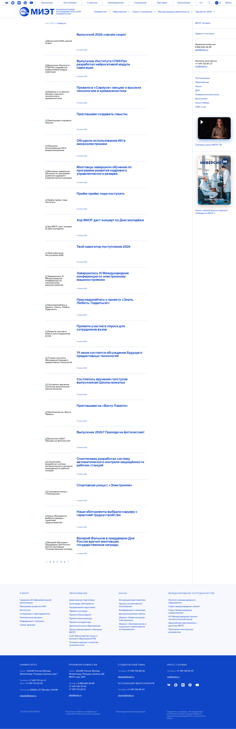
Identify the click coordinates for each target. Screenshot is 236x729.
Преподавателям (116, 3)
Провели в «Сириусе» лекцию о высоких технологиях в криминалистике (109, 89)
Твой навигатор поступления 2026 (103, 246)
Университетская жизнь (207, 94)
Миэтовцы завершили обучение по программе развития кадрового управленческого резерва (104, 170)
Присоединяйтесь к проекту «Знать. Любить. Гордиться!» (105, 301)
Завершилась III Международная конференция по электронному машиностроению (103, 276)
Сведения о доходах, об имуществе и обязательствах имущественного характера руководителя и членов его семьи (185, 714)
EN (220, 3)
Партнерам (162, 3)
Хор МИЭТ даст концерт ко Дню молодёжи (110, 220)
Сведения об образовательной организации (35, 601)
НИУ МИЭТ (51, 23)
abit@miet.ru (75, 695)
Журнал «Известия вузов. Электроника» (132, 618)
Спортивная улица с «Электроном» (104, 485)
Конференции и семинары (132, 610)
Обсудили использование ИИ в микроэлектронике (101, 142)
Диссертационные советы (132, 613)
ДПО (197, 90)
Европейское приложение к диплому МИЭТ (182, 624)
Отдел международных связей (184, 606)
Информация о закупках (32, 621)
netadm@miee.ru (28, 696)
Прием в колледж (78, 611)
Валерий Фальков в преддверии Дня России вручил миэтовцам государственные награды (105, 541)
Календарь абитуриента (81, 603)
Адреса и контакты (204, 33)
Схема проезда (27, 625)
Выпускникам (184, 3)
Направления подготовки (82, 607)
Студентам (92, 3)
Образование (202, 82)
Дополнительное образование (84, 625)
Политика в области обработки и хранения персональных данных (82, 712)
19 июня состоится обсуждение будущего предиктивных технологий (109, 354)
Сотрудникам (140, 3)
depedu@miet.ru (126, 677)
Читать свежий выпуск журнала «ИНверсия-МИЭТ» (211, 211)
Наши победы (202, 102)
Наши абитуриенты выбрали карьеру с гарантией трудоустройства (107, 513)
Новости (61, 23)
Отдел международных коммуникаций (180, 611)
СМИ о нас (200, 106)
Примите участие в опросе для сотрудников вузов (101, 328)
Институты (25, 610)
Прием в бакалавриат (80, 614)
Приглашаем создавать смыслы (102, 114)
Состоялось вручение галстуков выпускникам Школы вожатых (102, 381)
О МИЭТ (24, 593)
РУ (217, 3)
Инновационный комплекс (132, 600)
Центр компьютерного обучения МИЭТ (85, 630)
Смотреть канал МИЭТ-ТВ (208, 144)
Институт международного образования (182, 601)
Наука (198, 86)
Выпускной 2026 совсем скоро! (101, 34)
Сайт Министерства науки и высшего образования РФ (83, 637)
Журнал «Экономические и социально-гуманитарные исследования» (132, 627)
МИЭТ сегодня (202, 23)
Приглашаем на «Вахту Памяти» (102, 405)
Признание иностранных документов (180, 630)
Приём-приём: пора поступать (100, 193)
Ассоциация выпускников (136, 683)
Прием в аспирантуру (80, 622)
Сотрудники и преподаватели (35, 613)
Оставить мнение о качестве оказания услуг (83, 643)
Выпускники (201, 98)
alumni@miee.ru (126, 695)
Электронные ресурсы (31, 617)
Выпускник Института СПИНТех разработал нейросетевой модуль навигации (103, 64)
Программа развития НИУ (33, 606)
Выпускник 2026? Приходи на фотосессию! (110, 432)
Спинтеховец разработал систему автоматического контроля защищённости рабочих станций (110, 462)
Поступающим (70, 3)
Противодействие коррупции (130, 711)
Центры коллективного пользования (130, 605)
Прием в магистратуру (80, 618)
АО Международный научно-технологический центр (183, 618)
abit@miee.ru (201, 50)
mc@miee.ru (201, 66)
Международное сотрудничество (191, 593)
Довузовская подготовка (82, 600)
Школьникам (47, 3)
